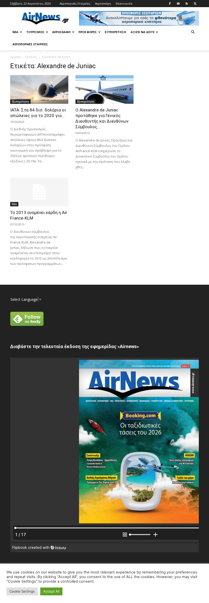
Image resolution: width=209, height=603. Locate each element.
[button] (193, 32)
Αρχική (15, 57)
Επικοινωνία (124, 3)
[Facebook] (170, 3)
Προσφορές (88, 32)
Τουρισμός (35, 32)
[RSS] (186, 3)
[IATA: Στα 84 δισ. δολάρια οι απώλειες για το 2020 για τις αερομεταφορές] (39, 89)
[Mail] (178, 3)
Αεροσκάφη (103, 3)
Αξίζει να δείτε (142, 32)
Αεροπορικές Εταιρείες (75, 3)
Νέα (15, 32)
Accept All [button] (51, 591)
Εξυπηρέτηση (115, 32)
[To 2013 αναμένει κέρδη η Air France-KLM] (39, 192)
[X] (195, 3)
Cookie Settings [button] (22, 591)
